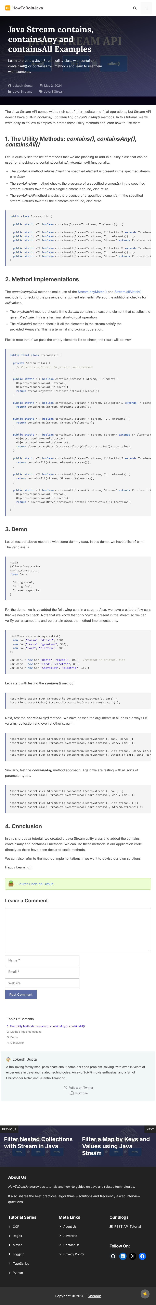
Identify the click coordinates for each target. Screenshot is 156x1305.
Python (18, 1273)
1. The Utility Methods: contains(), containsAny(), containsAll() (46, 1026)
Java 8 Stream (54, 91)
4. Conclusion (16, 1042)
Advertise (70, 1236)
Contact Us (71, 1245)
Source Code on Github (35, 884)
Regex (17, 1236)
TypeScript (21, 1263)
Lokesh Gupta (22, 86)
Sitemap (94, 1296)
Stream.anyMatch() (92, 292)
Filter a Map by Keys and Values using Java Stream (116, 1146)
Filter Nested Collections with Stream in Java (38, 1143)
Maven (18, 1245)
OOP (16, 1226)
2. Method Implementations (24, 1031)
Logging (18, 1254)
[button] (135, 8)
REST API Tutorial (127, 1226)
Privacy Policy (73, 1254)
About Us (70, 1226)
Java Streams (22, 91)
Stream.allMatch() (128, 292)
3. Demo (12, 1037)
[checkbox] (145, 1293)
